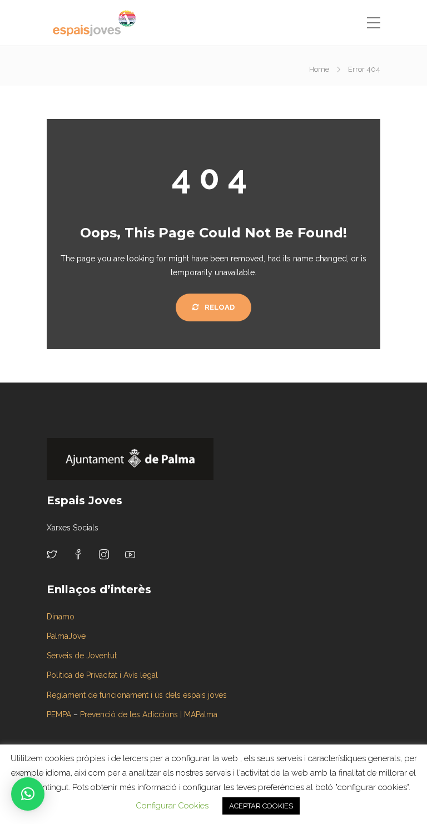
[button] (27, 794)
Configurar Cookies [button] (172, 806)
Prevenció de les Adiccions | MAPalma (148, 714)
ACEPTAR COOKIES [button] (261, 806)
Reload (219, 307)
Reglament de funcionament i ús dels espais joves (137, 695)
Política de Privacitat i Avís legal (102, 675)
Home (319, 69)
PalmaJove (66, 636)
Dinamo (61, 616)
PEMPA (59, 714)
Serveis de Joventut (82, 655)
